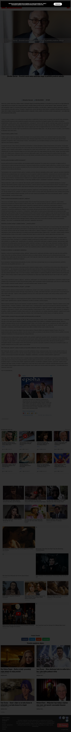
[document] (35, 366)
